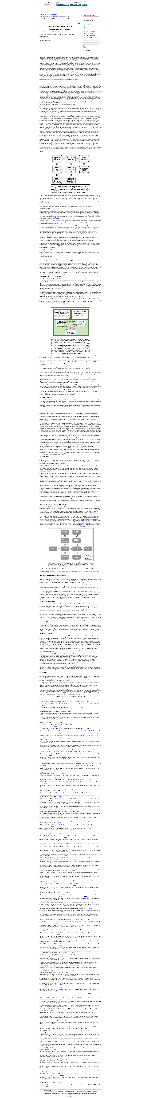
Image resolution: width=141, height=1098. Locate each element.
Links (88, 701)
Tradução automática (90, 35)
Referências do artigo (90, 29)
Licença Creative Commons (91, 1091)
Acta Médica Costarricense (48, 15)
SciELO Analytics (89, 20)
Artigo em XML (89, 27)
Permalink (87, 50)
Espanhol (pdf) (89, 24)
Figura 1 (45, 148)
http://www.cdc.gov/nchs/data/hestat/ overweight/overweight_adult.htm (70, 714)
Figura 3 (86, 520)
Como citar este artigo (91, 31)
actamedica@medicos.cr (70, 1096)
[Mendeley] (84, 46)
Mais (86, 46)
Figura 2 (66, 302)
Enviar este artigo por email (92, 37)
